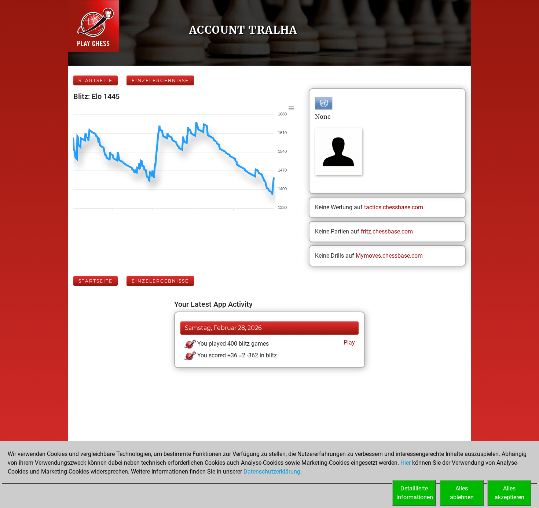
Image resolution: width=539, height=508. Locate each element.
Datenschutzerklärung (271, 471)
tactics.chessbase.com (393, 207)
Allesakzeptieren (509, 493)
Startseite (95, 80)
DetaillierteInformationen (414, 493)
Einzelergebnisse (160, 80)
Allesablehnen (462, 493)
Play (348, 342)
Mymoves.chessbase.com (389, 255)
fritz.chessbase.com (387, 231)
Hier (405, 462)
